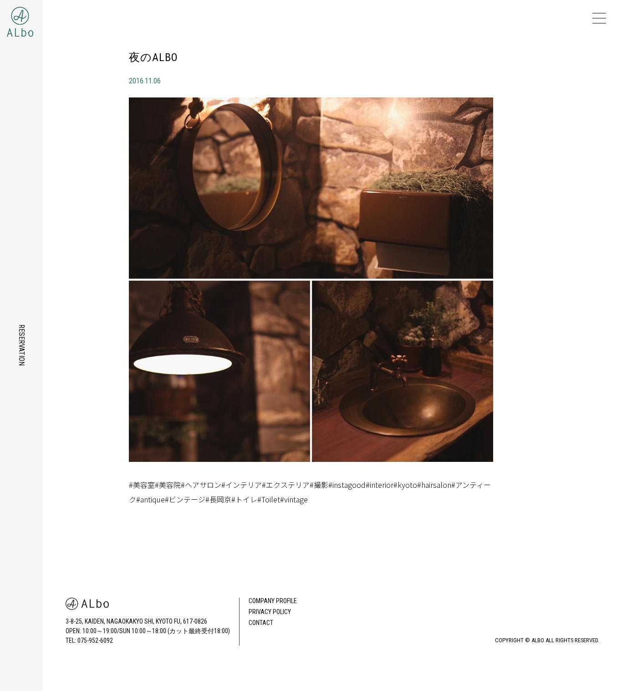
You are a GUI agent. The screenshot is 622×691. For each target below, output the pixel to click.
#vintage (294, 499)
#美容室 (142, 484)
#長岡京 (218, 499)
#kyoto (405, 484)
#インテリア (241, 484)
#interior (379, 484)
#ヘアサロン (201, 484)
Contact (261, 622)
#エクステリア (286, 484)
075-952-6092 (95, 640)
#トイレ (244, 499)
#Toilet (268, 499)
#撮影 (319, 484)
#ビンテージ (185, 499)
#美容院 (168, 484)
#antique (150, 499)
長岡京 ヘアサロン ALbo (37, 18)
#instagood (347, 484)
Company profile (273, 600)
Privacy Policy (270, 611)
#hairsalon (434, 484)
